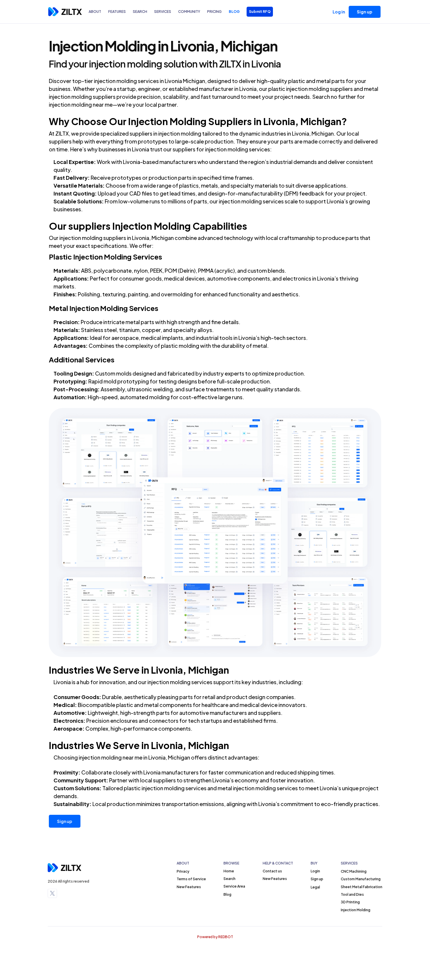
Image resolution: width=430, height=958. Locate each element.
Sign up (64, 821)
